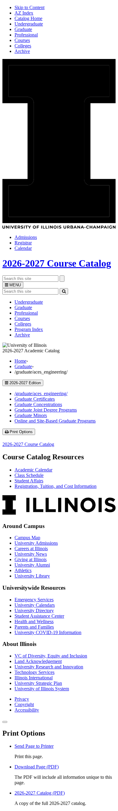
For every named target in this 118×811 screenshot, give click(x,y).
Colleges (23, 45)
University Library (32, 575)
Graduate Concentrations (38, 404)
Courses (22, 40)
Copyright (24, 704)
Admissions (26, 237)
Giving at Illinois (31, 559)
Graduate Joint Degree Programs (46, 409)
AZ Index (24, 13)
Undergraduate (29, 23)
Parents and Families (34, 627)
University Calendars (35, 605)
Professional (26, 34)
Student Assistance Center (39, 616)
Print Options (21, 432)
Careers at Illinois (31, 548)
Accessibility (27, 710)
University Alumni (32, 565)
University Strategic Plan (38, 683)
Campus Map (27, 537)
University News (31, 554)
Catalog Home (28, 18)
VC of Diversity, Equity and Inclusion (51, 655)
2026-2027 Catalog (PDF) (40, 792)
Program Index (29, 329)
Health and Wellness (34, 621)
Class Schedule (29, 475)
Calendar (23, 248)
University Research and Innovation (49, 666)
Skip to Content (29, 7)
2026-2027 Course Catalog (56, 263)
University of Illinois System (42, 688)
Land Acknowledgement (38, 661)
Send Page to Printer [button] (34, 746)
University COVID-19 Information (48, 632)
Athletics (23, 570)
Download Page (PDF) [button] (37, 766)
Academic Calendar (33, 469)
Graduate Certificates (35, 399)
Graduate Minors (31, 415)
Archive (22, 51)
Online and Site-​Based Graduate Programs (55, 420)
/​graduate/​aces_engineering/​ (41, 393)
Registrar (23, 242)
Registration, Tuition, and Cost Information (56, 486)
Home (20, 361)
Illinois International (34, 677)
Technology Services (34, 672)
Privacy (22, 699)
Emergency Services (34, 599)
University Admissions (36, 543)
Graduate (23, 29)
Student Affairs (29, 480)
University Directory (34, 610)
